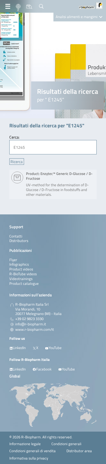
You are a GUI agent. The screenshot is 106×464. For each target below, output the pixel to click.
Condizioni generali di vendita (32, 451)
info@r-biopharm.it (30, 324)
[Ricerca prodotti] (29, 6)
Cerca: (14, 137)
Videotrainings (21, 278)
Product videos (21, 269)
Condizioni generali (66, 444)
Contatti (15, 236)
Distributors (18, 240)
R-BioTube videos (23, 274)
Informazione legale (25, 444)
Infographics (19, 264)
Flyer (13, 260)
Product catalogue (24, 283)
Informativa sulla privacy (28, 458)
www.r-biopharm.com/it (34, 329)
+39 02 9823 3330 (29, 318)
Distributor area (79, 451)
